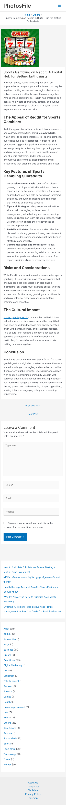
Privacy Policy (33, 794)
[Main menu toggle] (59, 5)
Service (8, 733)
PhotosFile (17, 5)
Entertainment (11, 681)
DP (5, 670)
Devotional (9, 660)
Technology (10, 754)
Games (7, 696)
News (7, 717)
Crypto (7, 655)
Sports (7, 743)
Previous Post (32, 405)
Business (8, 649)
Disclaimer (33, 790)
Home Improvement (14, 707)
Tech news (9, 749)
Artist (6, 628)
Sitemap (33, 798)
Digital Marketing (13, 665)
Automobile (10, 639)
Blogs (6, 644)
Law (6, 712)
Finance (8, 691)
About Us (33, 782)
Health (7, 702)
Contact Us (33, 786)
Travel (7, 759)
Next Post (33, 414)
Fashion (8, 686)
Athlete (7, 634)
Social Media (10, 738)
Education (9, 675)
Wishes (7, 764)
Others (7, 722)
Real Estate (10, 728)
